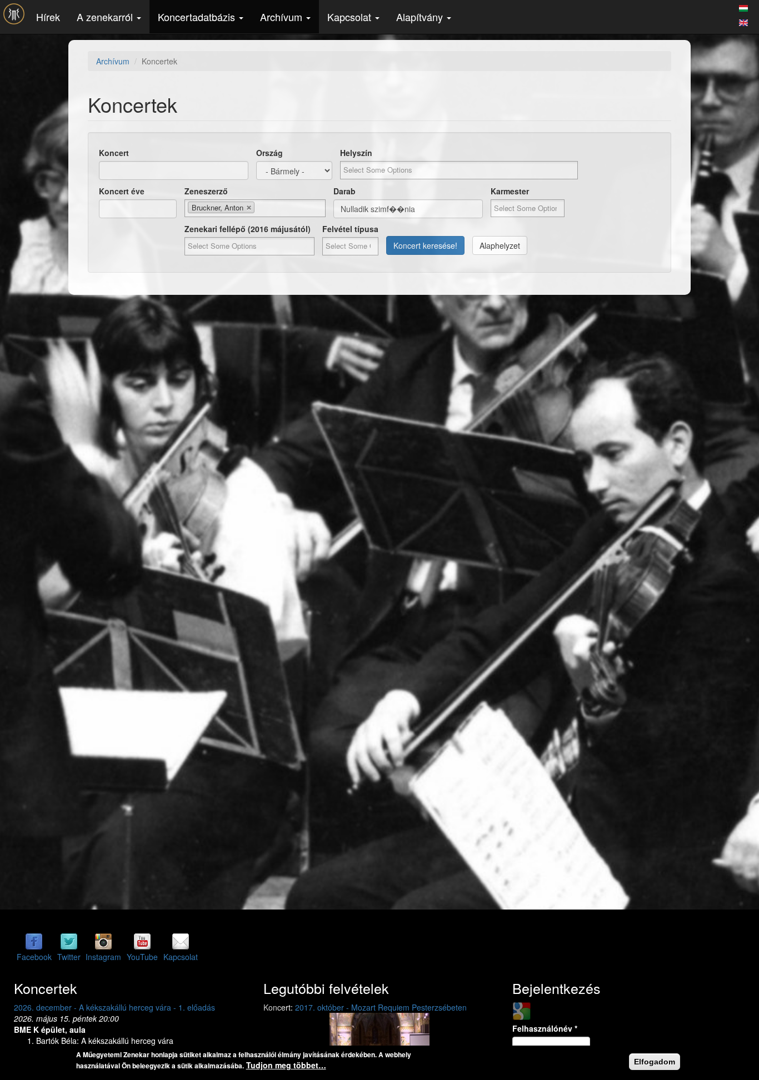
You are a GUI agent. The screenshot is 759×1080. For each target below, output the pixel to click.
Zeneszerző (206, 191)
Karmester (510, 191)
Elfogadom (654, 1061)
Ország (269, 152)
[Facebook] (34, 941)
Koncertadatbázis (198, 16)
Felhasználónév (544, 1028)
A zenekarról (106, 16)
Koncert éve (121, 191)
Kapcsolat (350, 16)
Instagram (103, 956)
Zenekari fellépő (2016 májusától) (247, 228)
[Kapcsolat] (180, 941)
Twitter (69, 956)
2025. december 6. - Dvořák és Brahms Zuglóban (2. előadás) (141, 1007)
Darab (344, 191)
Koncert (114, 152)
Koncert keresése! (425, 245)
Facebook (34, 956)
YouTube (142, 956)
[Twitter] (69, 941)
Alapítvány (421, 16)
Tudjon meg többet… (286, 1065)
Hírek (48, 16)
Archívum (282, 16)
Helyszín (356, 152)
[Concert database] (743, 21)
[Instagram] (103, 941)
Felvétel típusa (350, 228)
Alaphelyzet (500, 245)
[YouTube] (142, 941)
